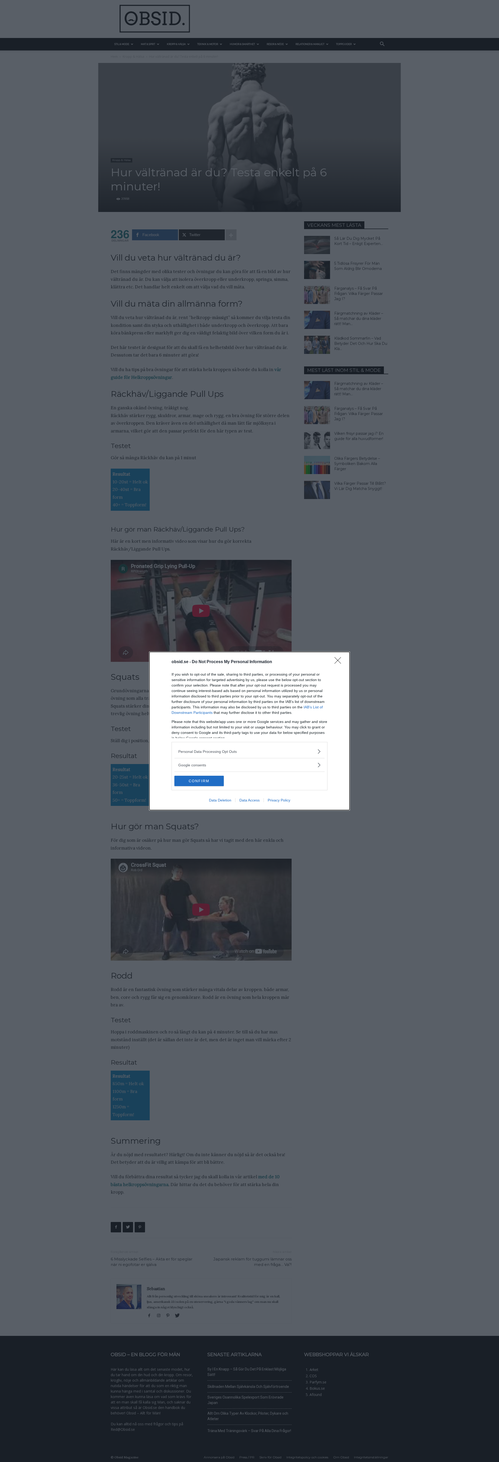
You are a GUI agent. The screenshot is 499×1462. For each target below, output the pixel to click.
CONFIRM (199, 781)
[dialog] (249, 731)
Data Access (249, 800)
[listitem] (249, 751)
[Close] (339, 662)
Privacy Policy (279, 800)
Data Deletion (220, 800)
